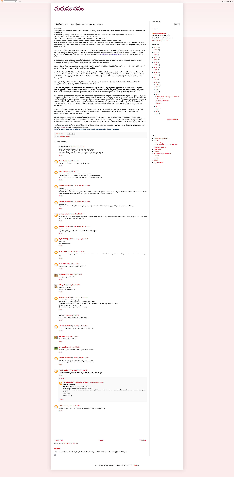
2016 (155, 67)
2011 (155, 80)
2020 (156, 57)
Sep (157, 89)
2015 (155, 70)
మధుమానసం (69, 8)
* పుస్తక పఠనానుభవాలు (65, 136)
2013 (155, 75)
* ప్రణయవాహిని (158, 149)
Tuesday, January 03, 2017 (72, 406)
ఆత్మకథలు (156, 158)
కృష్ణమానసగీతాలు (158, 162)
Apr (157, 111)
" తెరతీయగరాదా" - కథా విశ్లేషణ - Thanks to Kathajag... (167, 97)
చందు (60, 161)
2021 (155, 55)
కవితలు (156, 160)
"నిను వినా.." (158, 103)
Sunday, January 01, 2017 (96, 382)
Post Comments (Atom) (71, 443)
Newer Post (59, 440)
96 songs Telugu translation (162, 154)
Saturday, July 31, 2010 (73, 347)
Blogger (136, 465)
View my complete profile (160, 40)
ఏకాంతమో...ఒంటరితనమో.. (162, 101)
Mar (157, 114)
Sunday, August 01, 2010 (81, 357)
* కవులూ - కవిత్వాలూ (159, 143)
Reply (60, 155)
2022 (156, 52)
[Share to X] (71, 134)
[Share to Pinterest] (74, 134)
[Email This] (67, 134)
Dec (157, 84)
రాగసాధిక (57, 449)
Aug (157, 92)
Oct (157, 87)
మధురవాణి (62, 274)
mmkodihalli (63, 214)
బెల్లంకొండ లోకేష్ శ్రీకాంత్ (65, 239)
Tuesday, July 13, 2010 (77, 146)
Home (101, 440)
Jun (157, 106)
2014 (156, 72)
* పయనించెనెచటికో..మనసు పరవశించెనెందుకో (165, 145)
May (157, 109)
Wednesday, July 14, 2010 (71, 161)
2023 (156, 50)
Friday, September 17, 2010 (78, 370)
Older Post (142, 440)
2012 (155, 77)
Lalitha (61, 406)
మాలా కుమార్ (62, 347)
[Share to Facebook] (73, 134)
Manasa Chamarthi (65, 185)
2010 (156, 82)
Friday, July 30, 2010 (71, 336)
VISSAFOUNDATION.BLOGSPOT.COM (75, 382)
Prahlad (156, 156)
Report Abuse (172, 119)
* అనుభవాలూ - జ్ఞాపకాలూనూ (161, 138)
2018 (156, 62)
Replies (63, 379)
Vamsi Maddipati (64, 370)
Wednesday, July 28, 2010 (75, 214)
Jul (157, 94)
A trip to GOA (63, 251)
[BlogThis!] (69, 134)
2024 (156, 47)
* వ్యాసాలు (156, 151)
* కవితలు (156, 140)
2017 (156, 65)
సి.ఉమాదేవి (62, 336)
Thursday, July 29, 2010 (80, 297)
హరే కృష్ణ (61, 285)
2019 (156, 60)
